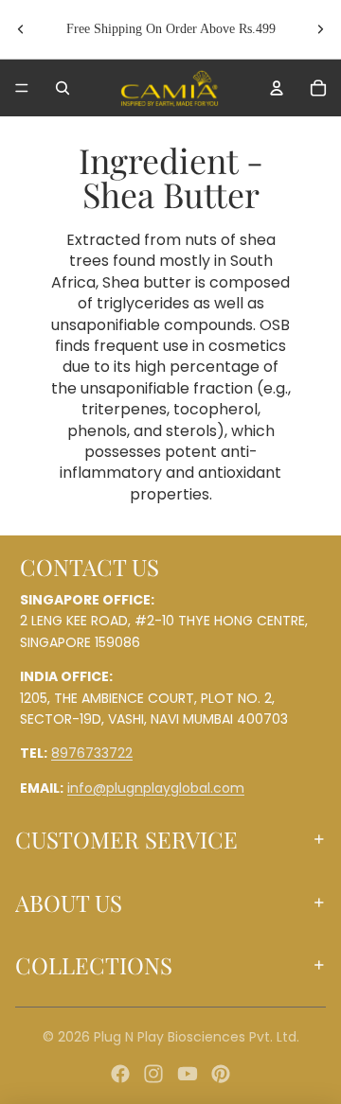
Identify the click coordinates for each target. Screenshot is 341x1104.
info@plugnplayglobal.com (155, 787)
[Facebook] (120, 1073)
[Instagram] (153, 1073)
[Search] (62, 88)
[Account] (276, 88)
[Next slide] (320, 29)
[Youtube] (187, 1073)
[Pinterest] (220, 1073)
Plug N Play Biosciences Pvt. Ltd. (196, 1036)
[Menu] (22, 88)
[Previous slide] (21, 29)
